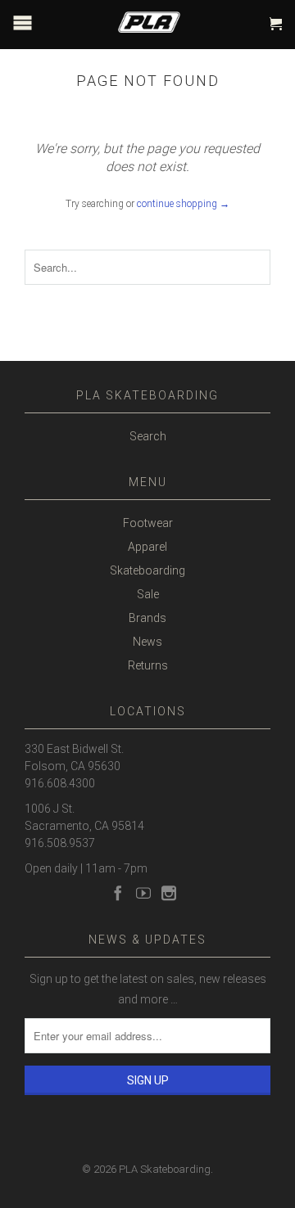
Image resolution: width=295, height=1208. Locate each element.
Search (147, 436)
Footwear (148, 523)
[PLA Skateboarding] (159, 18)
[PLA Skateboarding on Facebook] (118, 893)
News (147, 641)
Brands (147, 617)
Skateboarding (147, 570)
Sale (148, 594)
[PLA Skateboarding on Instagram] (168, 893)
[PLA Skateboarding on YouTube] (143, 893)
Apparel (147, 546)
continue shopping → (183, 204)
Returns (148, 665)
